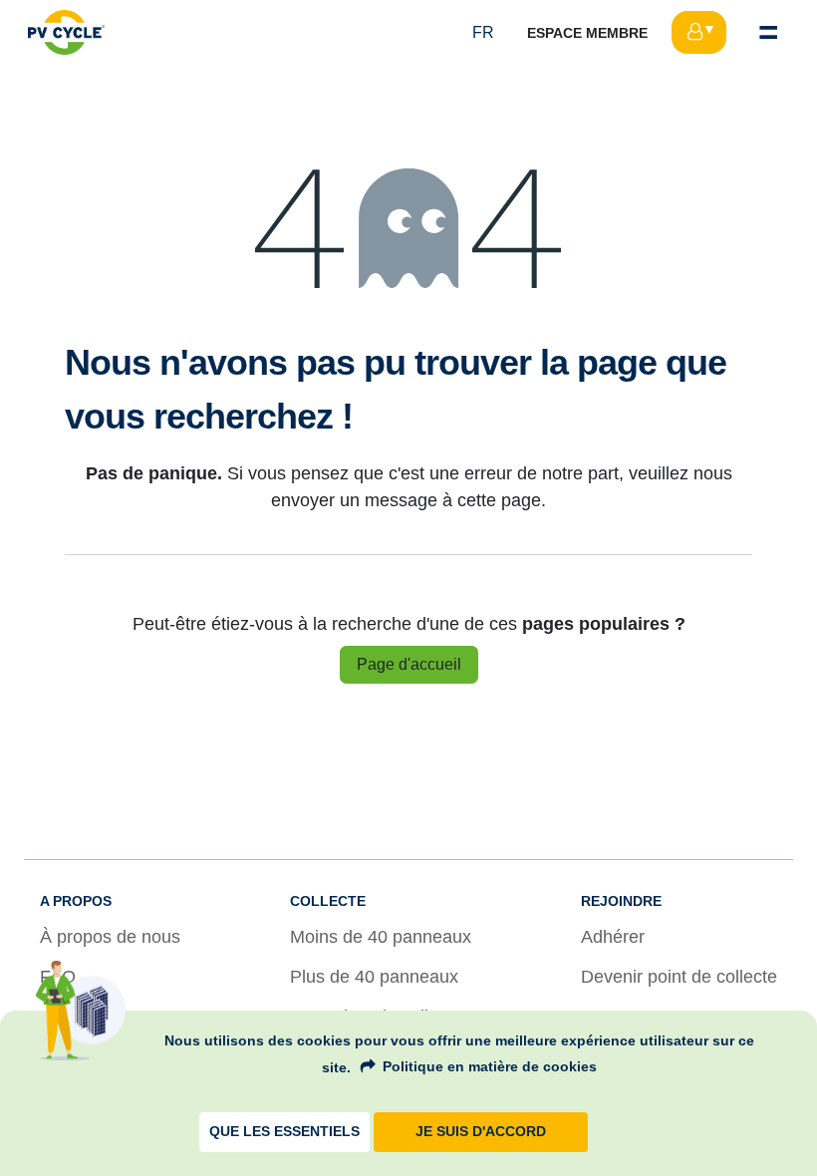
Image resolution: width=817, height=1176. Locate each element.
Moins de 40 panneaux (380, 937)
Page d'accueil (409, 664)
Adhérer (613, 937)
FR (483, 32)
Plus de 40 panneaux (374, 977)
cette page (499, 500)
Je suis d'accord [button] (480, 1131)
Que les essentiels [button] (284, 1131)
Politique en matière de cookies (490, 1066)
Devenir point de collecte (679, 977)
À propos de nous (110, 937)
